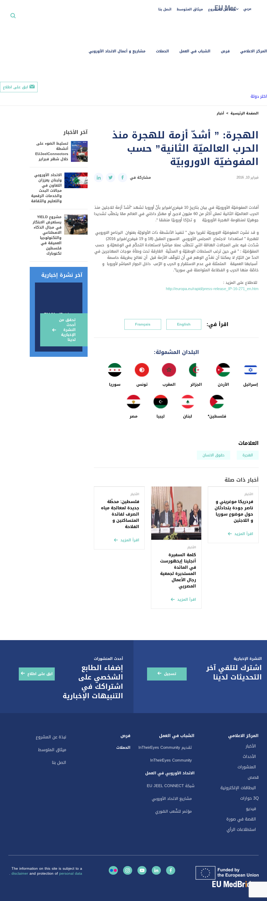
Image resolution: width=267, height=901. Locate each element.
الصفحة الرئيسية (244, 113)
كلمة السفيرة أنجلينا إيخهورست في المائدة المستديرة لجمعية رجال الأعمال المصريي (178, 570)
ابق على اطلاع (15, 87)
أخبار (220, 113)
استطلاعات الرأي (241, 829)
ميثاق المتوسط (190, 9)
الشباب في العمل (194, 51)
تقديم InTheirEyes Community (165, 747)
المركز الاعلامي (253, 51)
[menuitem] (246, 9)
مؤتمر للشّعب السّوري (173, 811)
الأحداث (249, 756)
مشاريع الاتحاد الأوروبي (172, 798)
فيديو (251, 809)
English (184, 324)
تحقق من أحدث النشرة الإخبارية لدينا (67, 329)
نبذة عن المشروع (222, 9)
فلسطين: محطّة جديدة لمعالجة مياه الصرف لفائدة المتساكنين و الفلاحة (120, 514)
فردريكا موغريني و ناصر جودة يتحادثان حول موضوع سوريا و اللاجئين (234, 511)
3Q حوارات (249, 798)
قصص (253, 777)
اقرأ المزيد (243, 533)
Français (142, 324)
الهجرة (247, 455)
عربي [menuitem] (247, 8)
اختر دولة (259, 96)
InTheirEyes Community (171, 760)
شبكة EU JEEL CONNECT (171, 785)
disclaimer (20, 873)
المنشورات (247, 767)
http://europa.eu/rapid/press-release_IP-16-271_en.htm (212, 288)
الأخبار (251, 746)
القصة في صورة (241, 819)
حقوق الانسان (213, 455)
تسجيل (170, 673)
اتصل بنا (165, 9)
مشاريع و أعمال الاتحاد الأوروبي (117, 51)
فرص (225, 51)
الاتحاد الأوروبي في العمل (170, 773)
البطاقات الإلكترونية (238, 788)
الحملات (162, 51)
